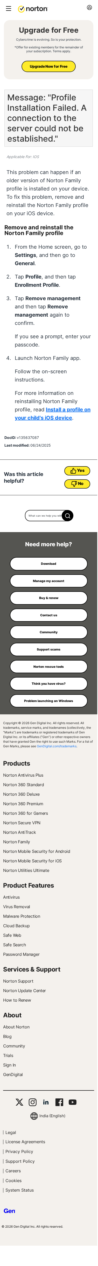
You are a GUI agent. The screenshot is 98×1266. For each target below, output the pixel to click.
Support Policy (20, 1161)
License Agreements (25, 1141)
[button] (33, 8)
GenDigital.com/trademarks (56, 746)
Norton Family (16, 841)
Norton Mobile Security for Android (36, 851)
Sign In (9, 1065)
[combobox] (48, 515)
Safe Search (14, 944)
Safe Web (12, 935)
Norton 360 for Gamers (25, 813)
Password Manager (21, 954)
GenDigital (13, 1074)
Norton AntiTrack (19, 832)
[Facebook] (59, 1102)
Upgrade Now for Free (48, 66)
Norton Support (18, 981)
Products (16, 763)
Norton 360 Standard (23, 784)
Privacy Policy (19, 1151)
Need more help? (48, 544)
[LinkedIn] (46, 1102)
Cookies (13, 1180)
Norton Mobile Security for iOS (32, 860)
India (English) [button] (52, 1115)
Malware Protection (21, 916)
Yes (80, 470)
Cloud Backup (16, 925)
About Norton (16, 1026)
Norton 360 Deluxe (21, 794)
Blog (7, 1036)
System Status (19, 1190)
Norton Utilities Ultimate (26, 870)
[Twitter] (19, 1102)
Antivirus (11, 897)
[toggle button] (8, 9)
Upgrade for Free (49, 30)
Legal (10, 1132)
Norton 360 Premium (23, 803)
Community (14, 1045)
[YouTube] (72, 1102)
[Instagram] (33, 1102)
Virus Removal (16, 906)
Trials (8, 1055)
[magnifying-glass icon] (67, 515)
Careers (13, 1170)
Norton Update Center (24, 990)
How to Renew (17, 1000)
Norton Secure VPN (21, 822)
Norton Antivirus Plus (23, 775)
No (80, 483)
